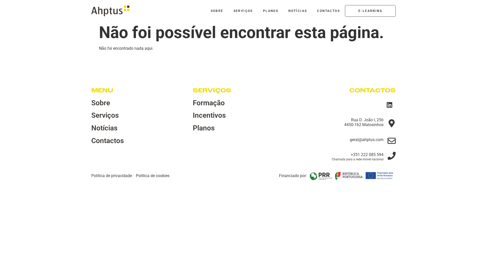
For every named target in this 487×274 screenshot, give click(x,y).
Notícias (297, 11)
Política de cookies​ (152, 175)
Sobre (217, 11)
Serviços (243, 11)
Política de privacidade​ (111, 175)
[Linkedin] (389, 105)
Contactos (328, 11)
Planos (270, 11)
